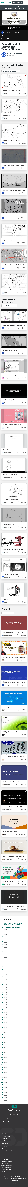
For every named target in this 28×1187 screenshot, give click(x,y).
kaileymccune (8, 477)
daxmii (6, 93)
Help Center (4, 1146)
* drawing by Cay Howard (12, 927)
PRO (14, 660)
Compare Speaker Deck (7, 1150)
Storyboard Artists (6, 1136)
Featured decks (5, 1128)
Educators (4, 1138)
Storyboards (7, 35)
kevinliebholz (8, 635)
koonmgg (7, 402)
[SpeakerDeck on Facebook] (12, 1114)
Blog (2, 1148)
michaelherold (8, 784)
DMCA (20, 1182)
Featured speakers (6, 1130)
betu (5, 602)
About (7, 1182)
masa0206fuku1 (8, 427)
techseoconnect (9, 884)
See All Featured (7, 613)
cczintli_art (7, 328)
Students (3, 1140)
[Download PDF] (16, 38)
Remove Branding (6, 1167)
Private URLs (4, 1159)
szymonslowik (8, 809)
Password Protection (6, 1161)
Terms (11, 1182)
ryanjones (7, 759)
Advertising (4, 1152)
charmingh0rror (8, 502)
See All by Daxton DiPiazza (9, 71)
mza (5, 909)
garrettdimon (8, 660)
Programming (5, 1121)
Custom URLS (5, 1163)
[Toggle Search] (24, 2)
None (5, 929)
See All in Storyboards (8, 305)
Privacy (15, 1182)
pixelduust (7, 577)
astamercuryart (8, 527)
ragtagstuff (7, 378)
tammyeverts (8, 710)
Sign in (9, 2)
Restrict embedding (6, 1169)
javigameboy (7, 452)
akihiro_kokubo (8, 685)
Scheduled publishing (6, 1165)
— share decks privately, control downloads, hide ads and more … (14, 7)
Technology (4, 1123)
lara (5, 834)
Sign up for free (17, 2)
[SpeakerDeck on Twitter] (16, 1114)
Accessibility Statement (14, 1183)
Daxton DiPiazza (14, 54)
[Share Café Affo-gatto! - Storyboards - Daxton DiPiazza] (8, 38)
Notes (3, 1171)
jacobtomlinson (8, 734)
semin (6, 353)
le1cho (6, 552)
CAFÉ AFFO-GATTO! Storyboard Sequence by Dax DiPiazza (13, 923)
